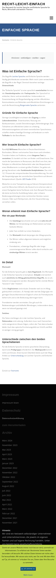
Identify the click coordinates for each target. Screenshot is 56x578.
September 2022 (10, 481)
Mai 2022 (6, 499)
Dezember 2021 (9, 518)
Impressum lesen (10, 402)
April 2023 (7, 454)
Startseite (5, 40)
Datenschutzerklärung (13, 418)
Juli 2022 (6, 490)
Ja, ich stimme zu (28, 568)
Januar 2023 (8, 463)
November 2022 (9, 472)
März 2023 (7, 459)
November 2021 (9, 522)
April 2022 (7, 504)
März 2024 (7, 440)
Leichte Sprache (18, 76)
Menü (51, 18)
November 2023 (9, 445)
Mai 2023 (6, 449)
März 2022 (7, 509)
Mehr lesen (28, 575)
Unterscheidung (17, 355)
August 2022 (8, 486)
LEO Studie (26, 179)
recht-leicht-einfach (23, 4)
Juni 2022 (6, 495)
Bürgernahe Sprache (28, 105)
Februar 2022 (8, 513)
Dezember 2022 (9, 468)
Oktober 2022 (8, 477)
